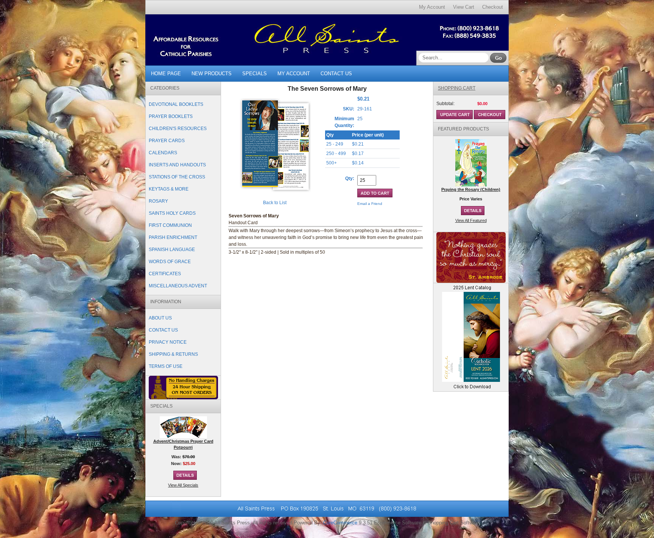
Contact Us (336, 73)
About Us (160, 318)
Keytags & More (168, 189)
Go (498, 58)
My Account (432, 7)
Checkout (492, 7)
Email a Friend (369, 204)
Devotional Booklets (176, 104)
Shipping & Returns (173, 354)
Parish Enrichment (173, 237)
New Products (212, 73)
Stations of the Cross (177, 177)
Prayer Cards (167, 140)
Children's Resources (178, 128)
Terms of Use (165, 366)
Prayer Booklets (171, 116)
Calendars (163, 152)
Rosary (158, 201)
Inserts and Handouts (177, 164)
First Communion (170, 225)
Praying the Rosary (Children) (470, 189)
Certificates (165, 273)
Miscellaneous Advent (178, 285)
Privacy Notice (168, 342)
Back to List (275, 202)
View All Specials (183, 485)
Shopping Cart (456, 88)
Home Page (166, 73)
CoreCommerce (340, 523)
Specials (254, 73)
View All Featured (471, 220)
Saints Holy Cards (172, 213)
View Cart (463, 7)
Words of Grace (170, 261)
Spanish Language (172, 249)
